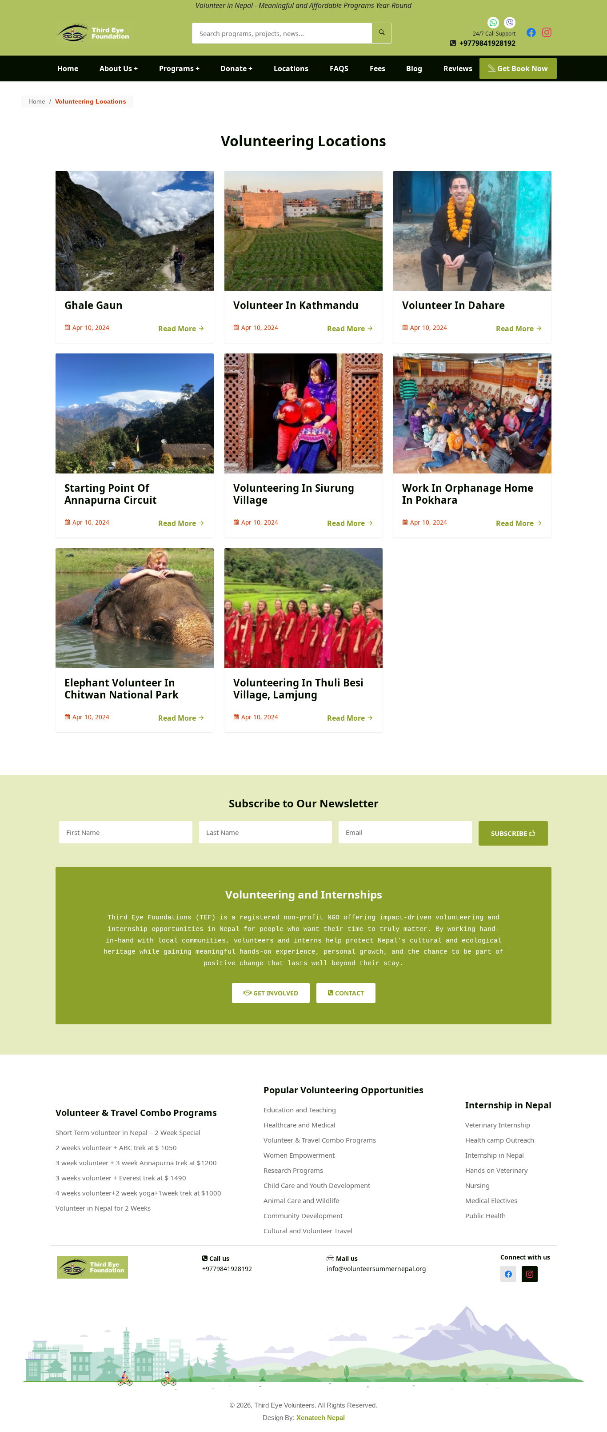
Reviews (457, 68)
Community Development (303, 1215)
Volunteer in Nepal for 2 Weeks (103, 1207)
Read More (178, 328)
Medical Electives (491, 1200)
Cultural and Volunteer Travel (308, 1230)
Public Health (485, 1215)
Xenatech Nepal (320, 1417)
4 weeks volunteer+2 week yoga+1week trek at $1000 (138, 1192)
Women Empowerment (299, 1155)
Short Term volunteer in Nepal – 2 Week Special (128, 1132)
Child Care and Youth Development (317, 1185)
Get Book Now (521, 68)
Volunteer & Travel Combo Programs (320, 1139)
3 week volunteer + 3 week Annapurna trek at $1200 (136, 1162)
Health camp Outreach (499, 1139)
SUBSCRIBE (510, 833)
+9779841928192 (487, 43)
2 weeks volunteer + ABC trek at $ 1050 (116, 1147)
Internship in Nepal (494, 1155)
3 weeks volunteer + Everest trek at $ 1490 (121, 1177)
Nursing (477, 1185)
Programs (179, 68)
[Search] (382, 33)
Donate (236, 68)
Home (67, 68)
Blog (414, 68)
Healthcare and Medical (299, 1124)
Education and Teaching (300, 1109)
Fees (377, 68)
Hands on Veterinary (496, 1170)
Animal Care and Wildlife (301, 1200)
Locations (291, 68)
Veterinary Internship (497, 1124)
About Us (119, 68)
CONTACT (348, 993)
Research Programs (293, 1170)
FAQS (339, 68)
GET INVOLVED (275, 993)
